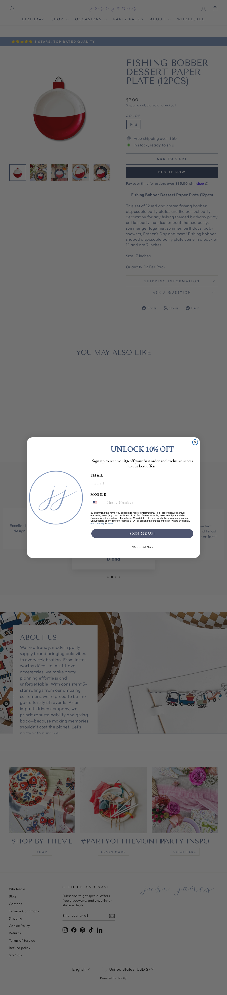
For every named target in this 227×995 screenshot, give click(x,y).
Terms (110, 523)
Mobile (98, 494)
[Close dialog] (195, 442)
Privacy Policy (97, 523)
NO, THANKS (142, 547)
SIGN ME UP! (142, 533)
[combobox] (97, 502)
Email (97, 475)
